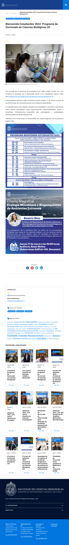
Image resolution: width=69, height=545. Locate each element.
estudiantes (46, 326)
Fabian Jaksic (19, 328)
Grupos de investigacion (46, 328)
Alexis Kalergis (31, 322)
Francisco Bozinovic (34, 328)
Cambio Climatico (23, 324)
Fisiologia (24, 328)
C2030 (16, 324)
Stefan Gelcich (32, 338)
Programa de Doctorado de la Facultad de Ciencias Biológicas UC (31, 96)
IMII (56, 328)
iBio (53, 328)
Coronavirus (43, 324)
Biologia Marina (54, 322)
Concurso (36, 324)
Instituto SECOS (42, 330)
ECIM (17, 326)
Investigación (50, 331)
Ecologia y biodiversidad (29, 326)
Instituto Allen (42, 394)
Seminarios (9, 338)
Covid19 (50, 324)
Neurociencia (18, 332)
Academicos (10, 322)
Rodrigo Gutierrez (48, 335)
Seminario (57, 336)
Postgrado (26, 18)
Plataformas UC (50, 332)
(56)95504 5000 (27, 536)
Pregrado (22, 335)
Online (22, 332)
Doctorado (18, 18)
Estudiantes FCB (11, 328)
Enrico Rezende (39, 326)
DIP (54, 324)
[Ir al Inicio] (9, 4)
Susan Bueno (41, 338)
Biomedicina (10, 324)
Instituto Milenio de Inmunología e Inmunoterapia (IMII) (22, 330)
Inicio (7, 13)
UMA (50, 338)
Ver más (12, 385)
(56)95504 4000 (12, 534)
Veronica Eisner (55, 338)
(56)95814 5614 (42, 538)
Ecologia (21, 326)
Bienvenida (10, 18)
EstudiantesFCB (53, 326)
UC (48, 338)
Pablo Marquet (37, 332)
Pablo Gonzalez (29, 332)
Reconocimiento (36, 335)
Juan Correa (58, 330)
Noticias (14, 13)
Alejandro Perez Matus (19, 322)
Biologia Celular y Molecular (44, 322)
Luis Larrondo (10, 332)
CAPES (31, 324)
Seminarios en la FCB (20, 338)
